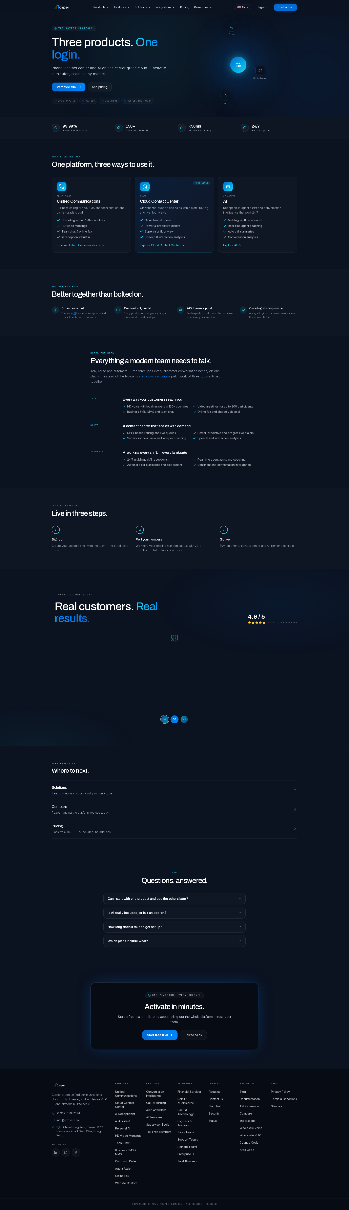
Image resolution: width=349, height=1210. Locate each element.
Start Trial (215, 1106)
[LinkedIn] (56, 1152)
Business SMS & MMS (125, 1152)
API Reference (249, 1106)
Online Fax (122, 1176)
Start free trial (66, 87)
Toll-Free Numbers (158, 1132)
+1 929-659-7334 (68, 1113)
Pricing (184, 7)
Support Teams (188, 1139)
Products (99, 7)
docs (179, 550)
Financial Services (190, 1091)
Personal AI (122, 1128)
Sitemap (276, 1106)
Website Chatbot (126, 1183)
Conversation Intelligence (155, 1093)
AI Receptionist (125, 1114)
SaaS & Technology (186, 1112)
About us (214, 1091)
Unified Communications (126, 1093)
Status (213, 1120)
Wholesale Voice (251, 1128)
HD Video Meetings (128, 1135)
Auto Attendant (156, 1110)
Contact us (216, 1099)
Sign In (262, 7)
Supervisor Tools (157, 1124)
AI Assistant (122, 1121)
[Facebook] (76, 1152)
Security (214, 1113)
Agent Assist (123, 1168)
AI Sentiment (154, 1117)
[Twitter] (66, 1152)
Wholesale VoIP (250, 1135)
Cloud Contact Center (124, 1104)
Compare (246, 1113)
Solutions (141, 7)
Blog (243, 1091)
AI (75, 313)
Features (120, 7)
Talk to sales (193, 1035)
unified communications (153, 376)
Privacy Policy (280, 1091)
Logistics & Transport (185, 1123)
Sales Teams (186, 1132)
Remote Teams (188, 1146)
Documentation (250, 1099)
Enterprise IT (186, 1154)
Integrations (163, 7)
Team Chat (122, 1143)
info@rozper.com (68, 1120)
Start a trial (285, 7)
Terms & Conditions (284, 1099)
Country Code (249, 1142)
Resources (201, 7)
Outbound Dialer (126, 1161)
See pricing (99, 87)
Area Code (247, 1149)
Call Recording (156, 1102)
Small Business (187, 1161)
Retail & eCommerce (186, 1101)
